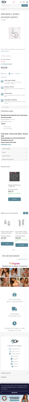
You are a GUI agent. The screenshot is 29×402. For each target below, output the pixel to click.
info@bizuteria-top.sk (15, 348)
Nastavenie (14, 392)
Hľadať (24, 5)
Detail (7, 243)
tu (6, 389)
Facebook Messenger (15, 353)
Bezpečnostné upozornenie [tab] (7, 159)
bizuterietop (15, 361)
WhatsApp (16, 356)
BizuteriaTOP (15, 359)
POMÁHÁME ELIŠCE (6, 144)
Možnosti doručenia (7, 64)
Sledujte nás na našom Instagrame (15, 266)
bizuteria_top (15, 364)
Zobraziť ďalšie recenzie (22, 259)
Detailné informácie (5, 51)
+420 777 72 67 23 (16, 351)
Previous (24, 213)
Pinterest (16, 366)
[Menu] (27, 2)
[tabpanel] (14, 186)
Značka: (4, 77)
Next (27, 213)
